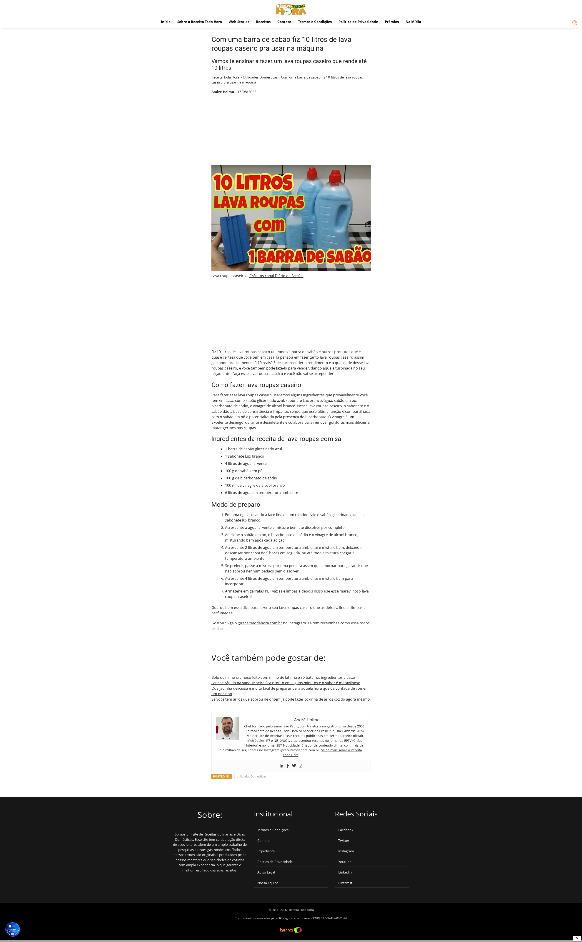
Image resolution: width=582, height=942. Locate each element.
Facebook (345, 830)
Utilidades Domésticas (260, 77)
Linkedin (345, 872)
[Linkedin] (281, 766)
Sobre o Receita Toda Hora (199, 21)
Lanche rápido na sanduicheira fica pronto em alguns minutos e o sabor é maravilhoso (285, 682)
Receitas (263, 21)
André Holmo (222, 91)
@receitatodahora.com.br (260, 622)
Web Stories (239, 21)
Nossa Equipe (267, 883)
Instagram (346, 851)
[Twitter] (294, 766)
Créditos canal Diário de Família (276, 275)
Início (166, 21)
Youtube (344, 862)
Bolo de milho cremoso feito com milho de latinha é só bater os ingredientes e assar (283, 677)
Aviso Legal (266, 872)
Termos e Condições (315, 21)
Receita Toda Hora (225, 77)
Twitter (343, 840)
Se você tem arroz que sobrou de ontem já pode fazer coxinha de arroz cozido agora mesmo (290, 699)
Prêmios (392, 21)
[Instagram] (301, 766)
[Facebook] (288, 766)
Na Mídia (413, 21)
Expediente (266, 851)
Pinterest (345, 883)
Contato (284, 21)
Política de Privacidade (358, 21)
